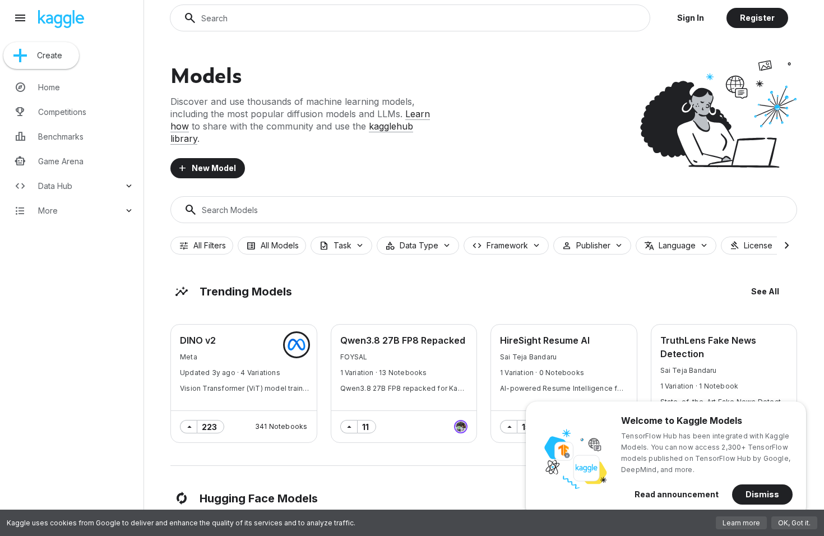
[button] (690, 18)
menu (20, 18)
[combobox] (341, 246)
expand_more (129, 186)
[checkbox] (201, 246)
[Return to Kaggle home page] (61, 24)
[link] (73, 87)
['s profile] (296, 344)
